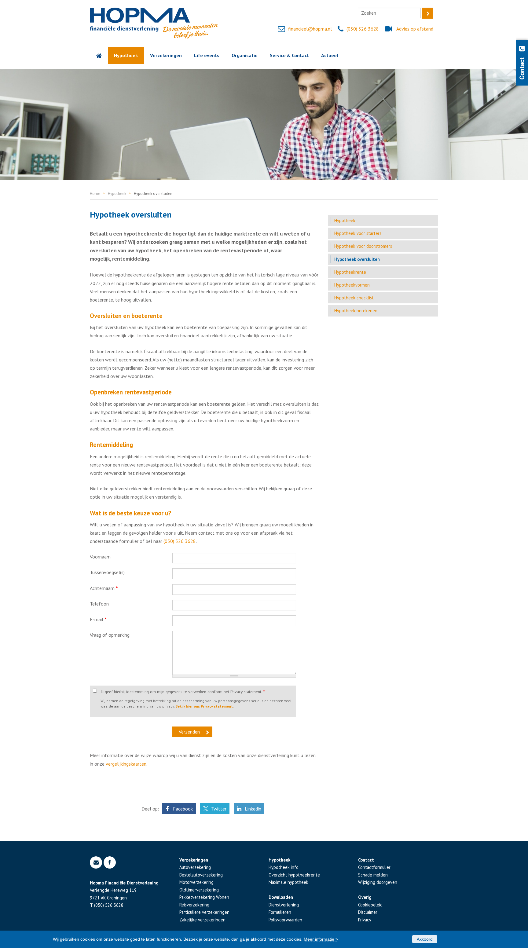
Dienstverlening (284, 905)
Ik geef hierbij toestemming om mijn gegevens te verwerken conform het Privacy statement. (183, 691)
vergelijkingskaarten (126, 764)
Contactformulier (374, 867)
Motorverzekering (196, 882)
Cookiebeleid (370, 905)
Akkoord (425, 939)
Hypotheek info (284, 867)
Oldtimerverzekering (199, 890)
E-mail (98, 619)
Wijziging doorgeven (377, 882)
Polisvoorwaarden (285, 920)
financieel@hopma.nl (310, 29)
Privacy (364, 920)
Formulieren (280, 912)
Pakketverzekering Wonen (204, 897)
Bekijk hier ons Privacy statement (204, 706)
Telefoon (99, 604)
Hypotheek (117, 193)
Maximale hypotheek (288, 882)
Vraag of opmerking (110, 635)
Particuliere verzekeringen (204, 912)
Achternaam (104, 588)
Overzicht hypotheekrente (294, 875)
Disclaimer (367, 912)
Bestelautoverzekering (201, 875)
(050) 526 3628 (362, 29)
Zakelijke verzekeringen (202, 920)
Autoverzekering (195, 867)
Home (95, 193)
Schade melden (373, 875)
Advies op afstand (414, 29)
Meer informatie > (321, 939)
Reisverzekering (194, 905)
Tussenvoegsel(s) (107, 572)
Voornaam (100, 557)
